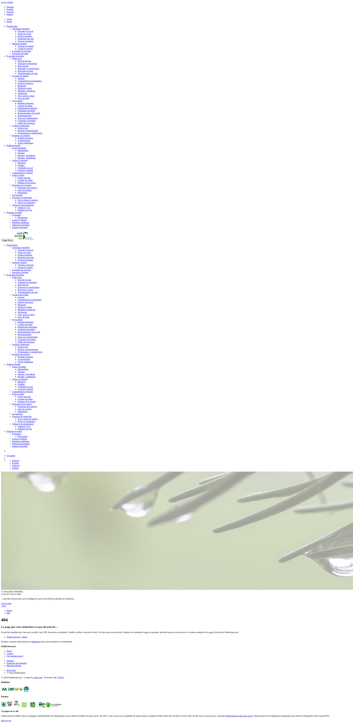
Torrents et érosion (26, 46)
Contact (10, 653)
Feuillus (21, 165)
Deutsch (10, 7)
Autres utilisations (25, 143)
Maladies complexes (26, 91)
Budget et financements (28, 130)
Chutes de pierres (25, 48)
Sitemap (10, 661)
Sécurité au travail (25, 31)
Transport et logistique (27, 63)
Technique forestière (21, 29)
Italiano (10, 14)
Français (10, 12)
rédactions (35, 641)
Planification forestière (27, 108)
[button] (6, 603)
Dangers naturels (19, 43)
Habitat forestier (14, 145)
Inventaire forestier (20, 53)
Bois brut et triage (25, 71)
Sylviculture (17, 101)
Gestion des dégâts (20, 76)
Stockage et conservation (28, 68)
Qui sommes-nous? (15, 656)
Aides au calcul (24, 34)
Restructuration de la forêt (29, 113)
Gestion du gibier (25, 180)
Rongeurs (22, 86)
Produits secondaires (21, 135)
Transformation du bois (28, 73)
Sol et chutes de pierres (28, 200)
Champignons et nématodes (30, 81)
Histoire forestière (20, 227)
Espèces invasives (25, 83)
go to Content (7, 2)
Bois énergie (23, 66)
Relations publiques (20, 222)
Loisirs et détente (19, 220)
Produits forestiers (25, 138)
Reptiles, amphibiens (27, 158)
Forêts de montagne (26, 123)
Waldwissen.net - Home (17, 637)
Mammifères (23, 150)
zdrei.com (38, 677)
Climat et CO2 (24, 207)
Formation (16, 215)
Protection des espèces (27, 188)
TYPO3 (60, 677)
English (10, 9)
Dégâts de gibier (25, 88)
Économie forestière (15, 56)
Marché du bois (24, 61)
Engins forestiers (25, 36)
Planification (12, 26)
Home (9, 21)
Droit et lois (23, 128)
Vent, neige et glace (26, 96)
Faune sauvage (24, 178)
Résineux (22, 163)
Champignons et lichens (22, 173)
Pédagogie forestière (21, 225)
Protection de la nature (22, 185)
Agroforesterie (24, 140)
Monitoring (22, 193)
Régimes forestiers (26, 103)
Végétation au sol (25, 168)
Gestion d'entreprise (20, 125)
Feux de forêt (23, 98)
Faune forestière (19, 148)
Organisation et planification (30, 133)
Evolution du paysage (21, 51)
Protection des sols (26, 39)
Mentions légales (14, 665)
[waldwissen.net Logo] (24, 240)
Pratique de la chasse (27, 183)
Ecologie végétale (25, 170)
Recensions (23, 217)
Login (9, 19)
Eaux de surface (25, 190)
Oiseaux (21, 153)
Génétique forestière (26, 111)
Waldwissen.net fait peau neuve (239, 716)
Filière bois (17, 58)
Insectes (21, 78)
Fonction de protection (22, 197)
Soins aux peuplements (28, 118)
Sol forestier (17, 195)
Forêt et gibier (18, 175)
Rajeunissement (24, 116)
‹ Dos (3, 606)
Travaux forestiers (25, 41)
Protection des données (17, 663)
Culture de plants (25, 106)
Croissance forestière (27, 120)
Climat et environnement (23, 205)
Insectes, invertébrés (26, 155)
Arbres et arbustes (20, 160)
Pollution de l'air (25, 210)
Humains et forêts (14, 212)
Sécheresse (22, 93)
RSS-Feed (11, 670)
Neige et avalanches (26, 202)
